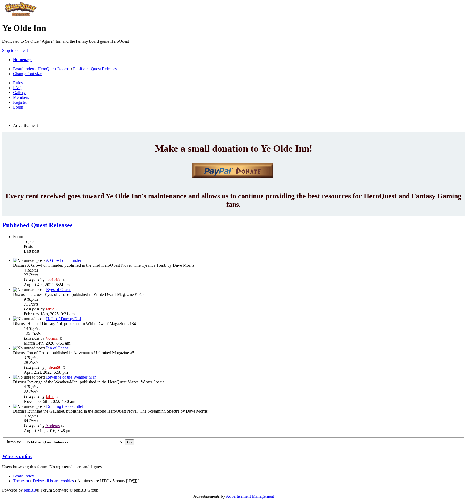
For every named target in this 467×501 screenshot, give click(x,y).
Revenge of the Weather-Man (71, 377)
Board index (23, 68)
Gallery (19, 92)
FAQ (17, 87)
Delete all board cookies (53, 481)
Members (21, 97)
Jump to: (13, 442)
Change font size (27, 73)
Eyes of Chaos (58, 289)
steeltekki (54, 280)
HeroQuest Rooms (53, 68)
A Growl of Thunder (63, 260)
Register (20, 102)
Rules (18, 83)
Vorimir (52, 338)
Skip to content (15, 50)
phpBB (30, 490)
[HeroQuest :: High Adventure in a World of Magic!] (21, 14)
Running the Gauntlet (64, 406)
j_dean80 (53, 367)
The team (21, 481)
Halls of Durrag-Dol (63, 318)
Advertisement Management (250, 496)
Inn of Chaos (57, 348)
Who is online (17, 456)
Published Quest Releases (95, 68)
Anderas (52, 425)
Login (18, 107)
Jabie (50, 309)
